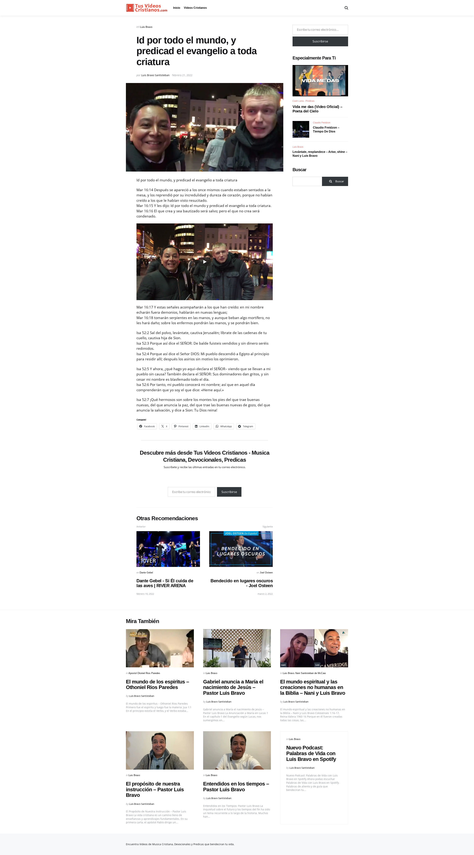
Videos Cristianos (195, 7)
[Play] (204, 261)
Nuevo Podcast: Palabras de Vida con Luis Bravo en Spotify (311, 753)
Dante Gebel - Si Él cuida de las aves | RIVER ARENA (164, 583)
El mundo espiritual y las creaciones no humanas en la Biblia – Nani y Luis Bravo (312, 687)
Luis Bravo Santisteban (155, 75)
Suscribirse (229, 492)
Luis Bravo (146, 26)
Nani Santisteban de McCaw (310, 673)
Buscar (299, 169)
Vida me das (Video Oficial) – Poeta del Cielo (317, 109)
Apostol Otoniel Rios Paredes (144, 673)
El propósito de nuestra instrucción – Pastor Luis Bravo (155, 789)
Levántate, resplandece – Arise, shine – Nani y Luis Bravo (320, 153)
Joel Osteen (266, 572)
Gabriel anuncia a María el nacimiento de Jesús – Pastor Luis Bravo (233, 687)
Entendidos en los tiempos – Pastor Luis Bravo (236, 786)
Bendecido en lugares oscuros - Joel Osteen (242, 583)
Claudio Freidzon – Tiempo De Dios (326, 129)
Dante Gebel (146, 572)
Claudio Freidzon (321, 122)
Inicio (176, 7)
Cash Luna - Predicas (303, 101)
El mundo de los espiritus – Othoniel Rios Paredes (157, 684)
